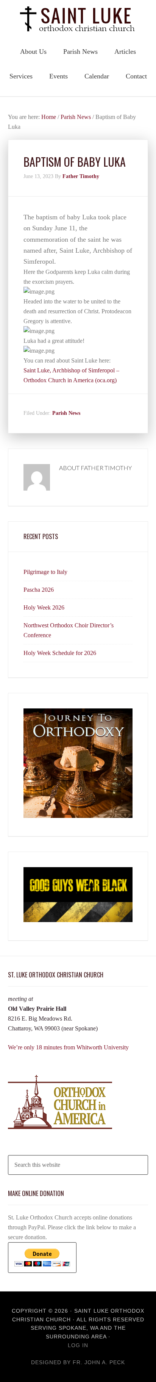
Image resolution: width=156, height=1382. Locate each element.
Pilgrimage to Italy (45, 572)
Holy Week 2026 (43, 607)
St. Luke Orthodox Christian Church (78, 19)
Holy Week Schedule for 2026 (59, 653)
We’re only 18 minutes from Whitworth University (68, 1047)
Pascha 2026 (38, 589)
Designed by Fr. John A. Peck (78, 1362)
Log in (78, 1345)
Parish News (66, 413)
